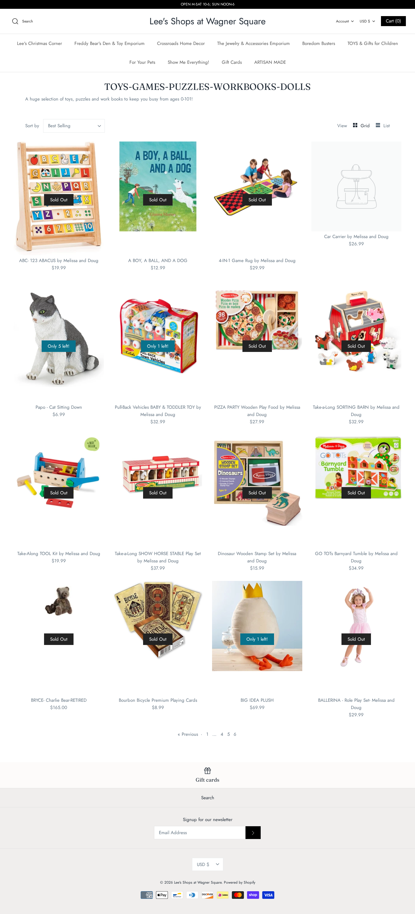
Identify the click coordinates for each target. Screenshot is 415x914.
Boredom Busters (318, 43)
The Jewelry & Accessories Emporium (253, 43)
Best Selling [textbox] (59, 126)
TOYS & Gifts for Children (373, 43)
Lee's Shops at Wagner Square (197, 882)
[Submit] (253, 832)
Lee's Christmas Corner (39, 43)
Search (207, 797)
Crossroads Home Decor (181, 43)
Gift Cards (232, 62)
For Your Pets (142, 62)
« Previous (188, 734)
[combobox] (74, 126)
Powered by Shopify (239, 882)
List (386, 125)
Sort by (32, 125)
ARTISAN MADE (270, 62)
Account (342, 21)
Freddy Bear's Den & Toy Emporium (109, 43)
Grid (366, 125)
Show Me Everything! (188, 62)
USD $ (365, 21)
